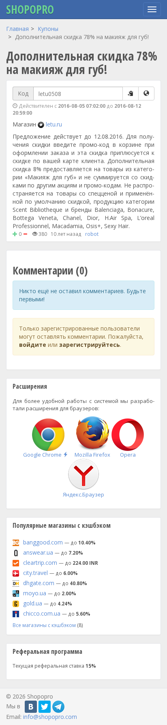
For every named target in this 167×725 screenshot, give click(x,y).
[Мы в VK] (31, 707)
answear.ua (38, 552)
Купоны (48, 29)
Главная (17, 29)
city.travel (35, 573)
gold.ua (32, 603)
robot (91, 234)
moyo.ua (34, 593)
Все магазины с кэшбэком (44, 625)
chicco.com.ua (41, 613)
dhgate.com (38, 583)
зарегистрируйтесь (89, 344)
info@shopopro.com (50, 717)
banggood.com (43, 542)
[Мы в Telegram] (58, 707)
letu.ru (54, 124)
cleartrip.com (40, 562)
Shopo (30, 9)
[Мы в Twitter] (45, 707)
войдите (32, 344)
